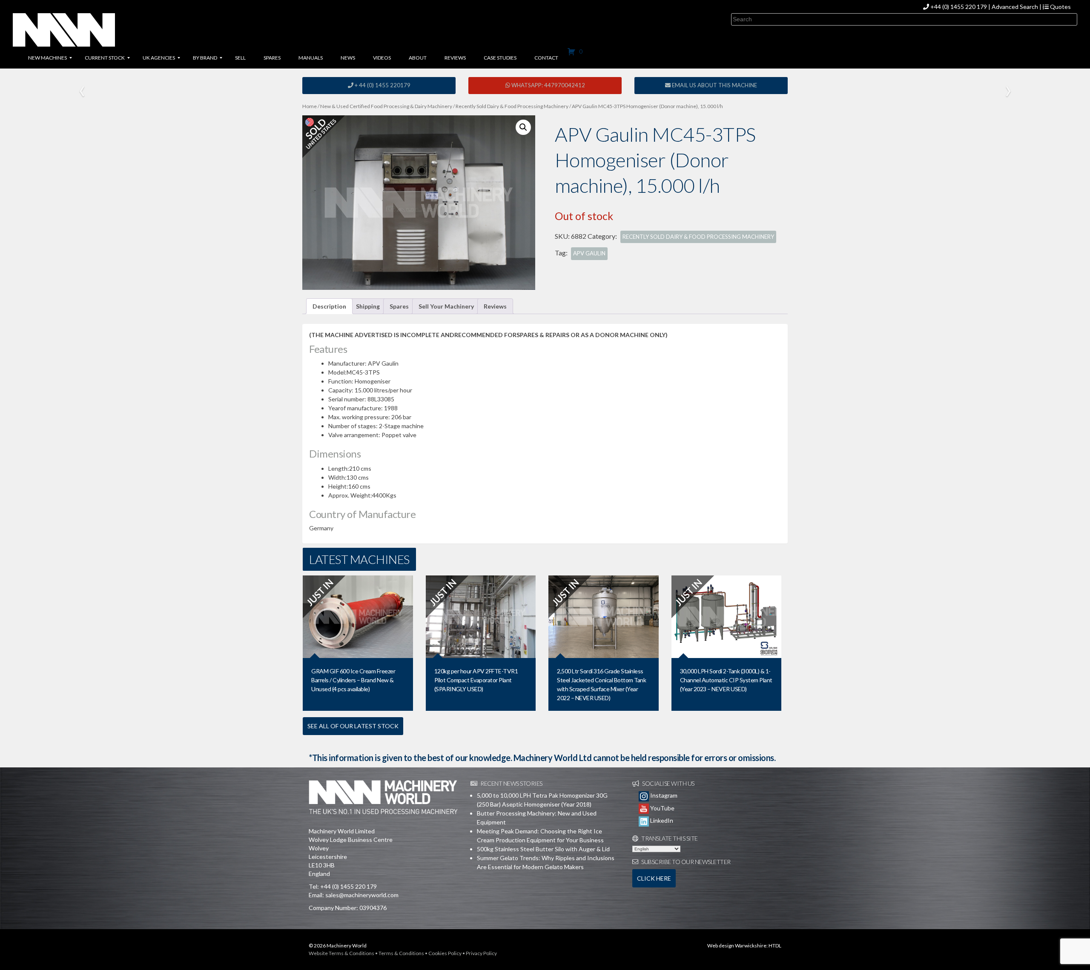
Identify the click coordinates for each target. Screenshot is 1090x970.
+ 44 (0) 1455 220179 (381, 85)
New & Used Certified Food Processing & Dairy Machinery (386, 106)
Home (309, 106)
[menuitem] (47, 58)
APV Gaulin (589, 253)
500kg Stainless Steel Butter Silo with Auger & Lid (543, 849)
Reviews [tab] (495, 306)
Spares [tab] (399, 306)
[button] (523, 127)
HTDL (775, 945)
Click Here (654, 878)
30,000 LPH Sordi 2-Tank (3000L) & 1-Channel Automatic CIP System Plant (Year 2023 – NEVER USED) (726, 679)
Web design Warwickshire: (737, 945)
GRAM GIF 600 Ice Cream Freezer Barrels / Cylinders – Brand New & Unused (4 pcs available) (353, 679)
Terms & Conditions (401, 953)
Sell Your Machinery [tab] (446, 306)
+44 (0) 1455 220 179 (958, 6)
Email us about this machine (714, 85)
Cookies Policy (445, 953)
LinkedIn (661, 820)
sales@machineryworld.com (362, 894)
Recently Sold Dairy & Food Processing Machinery (512, 106)
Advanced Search (1015, 6)
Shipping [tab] (368, 306)
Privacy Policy (481, 953)
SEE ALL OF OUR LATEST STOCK (353, 726)
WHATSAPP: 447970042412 (547, 85)
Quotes (1060, 6)
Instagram (663, 795)
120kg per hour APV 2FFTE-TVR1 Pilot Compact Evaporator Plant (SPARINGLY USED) (476, 679)
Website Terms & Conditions (341, 953)
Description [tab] (329, 306)
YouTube (661, 808)
